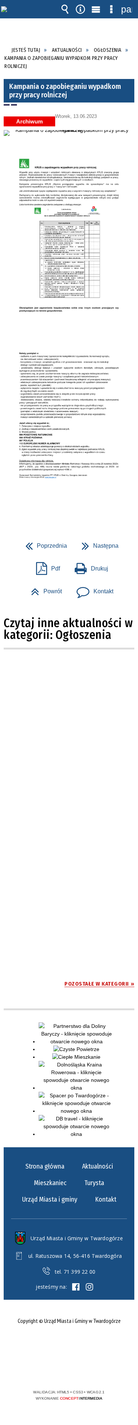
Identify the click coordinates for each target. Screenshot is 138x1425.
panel (126, 9)
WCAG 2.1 (92, 1370)
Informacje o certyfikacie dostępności (69, 1345)
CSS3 (68, 1371)
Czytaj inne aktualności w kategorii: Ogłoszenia (68, 629)
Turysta (94, 1183)
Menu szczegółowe (111, 9)
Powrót (43, 589)
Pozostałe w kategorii (96, 983)
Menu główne (95, 9)
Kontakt (92, 589)
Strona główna (44, 1166)
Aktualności (97, 1166)
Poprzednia (43, 543)
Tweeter (89, 1287)
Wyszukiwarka (64, 9)
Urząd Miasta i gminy (49, 1199)
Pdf (45, 566)
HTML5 (57, 1371)
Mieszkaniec (50, 1183)
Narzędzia (80, 9)
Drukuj (88, 566)
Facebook (75, 1287)
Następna (97, 543)
